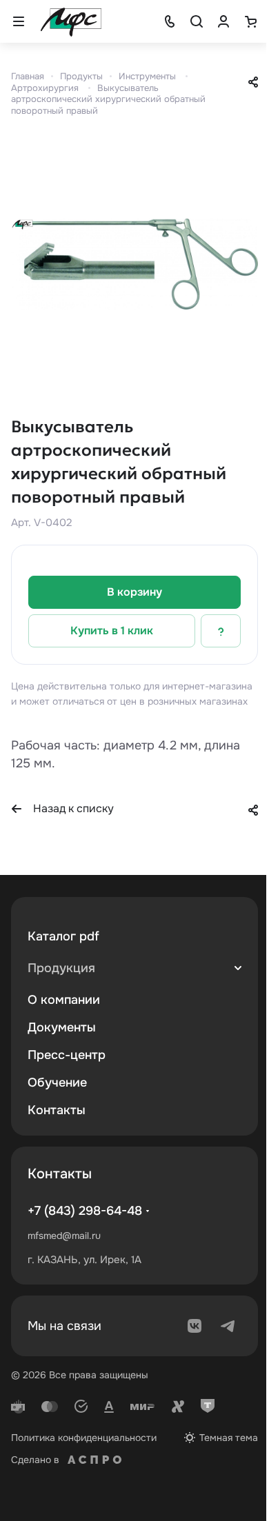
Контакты (57, 1110)
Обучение (57, 1082)
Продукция (61, 968)
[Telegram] (227, 1326)
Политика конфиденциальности (84, 1437)
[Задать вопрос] (221, 630)
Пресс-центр (67, 1054)
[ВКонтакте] (194, 1326)
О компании (64, 999)
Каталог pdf (63, 936)
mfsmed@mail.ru (64, 1235)
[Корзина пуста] (250, 21)
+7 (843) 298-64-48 (85, 1210)
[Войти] (223, 21)
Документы (62, 1027)
